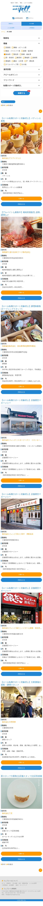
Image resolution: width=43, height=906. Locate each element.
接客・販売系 (28, 51)
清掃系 (34, 57)
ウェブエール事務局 (10, 888)
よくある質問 (11, 27)
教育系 (19, 57)
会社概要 (11, 885)
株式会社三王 (7, 813)
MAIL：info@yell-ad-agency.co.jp (11, 894)
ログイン (31, 18)
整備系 (8, 61)
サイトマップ (23, 885)
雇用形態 (7, 69)
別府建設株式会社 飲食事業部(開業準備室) (19, 346)
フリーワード (9, 80)
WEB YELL (23, 900)
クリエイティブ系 (12, 64)
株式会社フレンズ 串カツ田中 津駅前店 (17, 534)
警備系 (27, 57)
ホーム (3, 31)
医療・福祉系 (26, 54)
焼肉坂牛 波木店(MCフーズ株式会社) (16, 252)
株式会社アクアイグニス (11, 158)
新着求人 (11, 23)
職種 (5, 43)
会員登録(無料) (19, 18)
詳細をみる (21, 204)
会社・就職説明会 (23, 883)
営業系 (8, 47)
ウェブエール (21, 6)
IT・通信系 (30, 61)
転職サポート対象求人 (13, 86)
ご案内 (16, 885)
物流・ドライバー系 (13, 51)
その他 (24, 64)
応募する (21, 198)
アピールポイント (11, 75)
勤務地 (6, 38)
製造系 (16, 54)
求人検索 (31, 23)
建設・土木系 (18, 61)
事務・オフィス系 (20, 47)
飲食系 (8, 54)
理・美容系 (10, 57)
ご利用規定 (31, 27)
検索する (23, 92)
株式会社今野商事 (9, 722)
